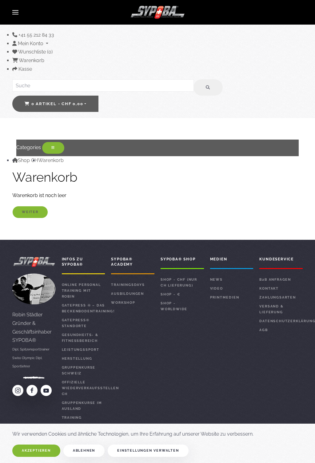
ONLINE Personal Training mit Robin (81, 291)
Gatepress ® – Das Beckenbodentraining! (83, 308)
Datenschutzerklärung (281, 321)
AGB (263, 330)
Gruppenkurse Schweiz (79, 370)
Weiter (30, 212)
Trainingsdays (128, 285)
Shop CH (28, 160)
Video (216, 289)
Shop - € (170, 294)
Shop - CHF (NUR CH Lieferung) (179, 282)
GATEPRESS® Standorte (76, 323)
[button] (15, 12)
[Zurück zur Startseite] (157, 12)
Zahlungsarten (277, 297)
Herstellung (77, 359)
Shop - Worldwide (174, 306)
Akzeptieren (36, 451)
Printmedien (224, 297)
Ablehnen (84, 451)
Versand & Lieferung (271, 309)
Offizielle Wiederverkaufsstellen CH (83, 388)
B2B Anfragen (275, 280)
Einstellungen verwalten (148, 451)
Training (72, 418)
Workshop (123, 303)
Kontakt (269, 289)
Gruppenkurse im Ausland (82, 406)
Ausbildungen (127, 294)
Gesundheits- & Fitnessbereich (80, 338)
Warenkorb (51, 160)
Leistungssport (80, 350)
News (216, 280)
